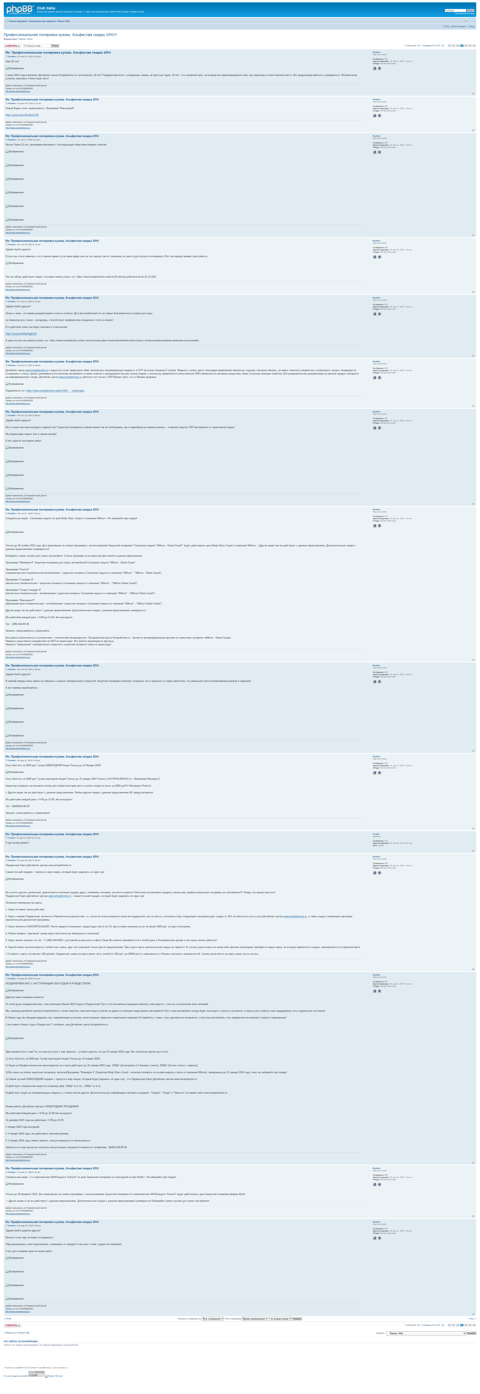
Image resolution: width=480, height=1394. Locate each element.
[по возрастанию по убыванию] (285, 1319)
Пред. (8, 1318)
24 (449, 46)
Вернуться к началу (473, 94)
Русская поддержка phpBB (16, 1376)
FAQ (447, 26)
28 (466, 46)
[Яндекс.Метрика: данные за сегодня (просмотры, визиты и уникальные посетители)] (54, 1376)
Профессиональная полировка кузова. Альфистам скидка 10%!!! (60, 35)
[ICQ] (379, 68)
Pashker (12, 56)
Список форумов (18, 21)
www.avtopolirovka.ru (36, 370)
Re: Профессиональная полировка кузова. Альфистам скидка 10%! (58, 52)
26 (458, 46)
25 (453, 46)
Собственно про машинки (42, 21)
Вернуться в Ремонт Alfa (17, 1333)
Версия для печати (466, 20)
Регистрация (460, 26)
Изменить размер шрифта (471, 20)
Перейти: (380, 1333)
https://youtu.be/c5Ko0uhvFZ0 (22, 115)
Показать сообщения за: (190, 1319)
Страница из (431, 45)
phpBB (19, 1368)
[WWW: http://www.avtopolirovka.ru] (374, 68)
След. (471, 1318)
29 (470, 46)
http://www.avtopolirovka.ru (18, 91)
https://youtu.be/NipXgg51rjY (21, 333)
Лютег (30, 39)
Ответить (8, 44)
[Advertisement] (72, 1357)
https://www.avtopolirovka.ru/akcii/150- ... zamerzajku (55, 390)
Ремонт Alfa (64, 21)
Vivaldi (11, 838)
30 (474, 46)
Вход (472, 26)
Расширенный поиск (464, 13)
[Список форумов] (21, 9)
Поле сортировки (233, 1319)
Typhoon (22, 39)
